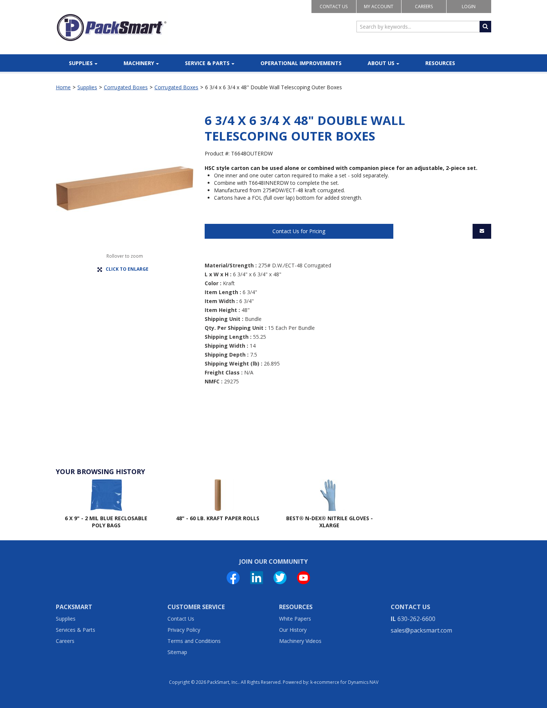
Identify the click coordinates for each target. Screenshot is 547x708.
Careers (424, 6)
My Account (378, 6)
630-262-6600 (416, 619)
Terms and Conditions (194, 640)
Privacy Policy (183, 629)
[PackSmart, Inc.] (111, 27)
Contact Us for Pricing (298, 231)
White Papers (295, 618)
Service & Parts (207, 63)
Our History (293, 629)
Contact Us (334, 6)
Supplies (81, 63)
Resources (440, 63)
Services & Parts (75, 629)
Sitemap (177, 652)
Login (469, 6)
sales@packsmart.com (421, 630)
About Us (381, 63)
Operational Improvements (301, 63)
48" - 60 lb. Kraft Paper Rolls (217, 518)
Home (63, 87)
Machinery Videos (300, 640)
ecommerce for (346, 682)
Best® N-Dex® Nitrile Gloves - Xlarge (329, 522)
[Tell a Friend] (482, 231)
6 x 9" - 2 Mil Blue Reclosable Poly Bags (106, 522)
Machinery (139, 63)
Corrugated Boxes (126, 87)
